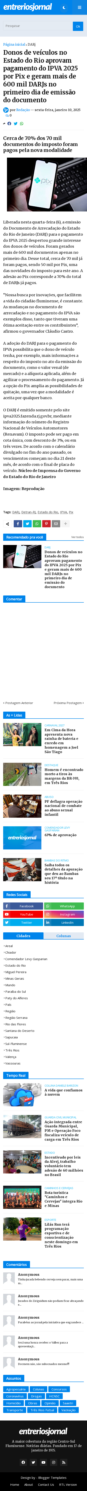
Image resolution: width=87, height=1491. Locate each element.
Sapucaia (11, 1037)
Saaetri (68, 1403)
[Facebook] (9, 124)
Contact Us (46, 1484)
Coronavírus (15, 1396)
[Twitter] (16, 124)
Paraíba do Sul (15, 991)
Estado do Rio (48, 512)
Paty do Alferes (16, 998)
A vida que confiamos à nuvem (64, 1092)
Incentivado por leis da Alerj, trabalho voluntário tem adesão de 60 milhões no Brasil (64, 1166)
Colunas (63, 936)
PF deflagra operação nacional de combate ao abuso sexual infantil (63, 808)
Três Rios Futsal (42, 1410)
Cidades (23, 936)
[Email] (56, 523)
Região (10, 1011)
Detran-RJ (28, 512)
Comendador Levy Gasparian (26, 959)
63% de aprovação (60, 835)
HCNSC (54, 1396)
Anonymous (28, 1274)
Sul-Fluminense (16, 1044)
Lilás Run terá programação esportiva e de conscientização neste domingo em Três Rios (61, 1235)
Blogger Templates (52, 1477)
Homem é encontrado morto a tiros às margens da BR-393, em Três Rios (64, 776)
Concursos (59, 1389)
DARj (32, 44)
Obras (32, 1403)
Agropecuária (16, 1389)
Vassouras (12, 1063)
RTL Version (68, 1484)
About (28, 1484)
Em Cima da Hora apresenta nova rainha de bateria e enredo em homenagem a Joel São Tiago (61, 741)
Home (14, 1484)
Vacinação (68, 1410)
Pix (71, 512)
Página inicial (14, 44)
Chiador (10, 952)
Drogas (36, 1396)
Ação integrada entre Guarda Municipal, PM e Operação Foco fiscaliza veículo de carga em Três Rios (63, 1131)
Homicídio (13, 1403)
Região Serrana (16, 1017)
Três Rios (12, 1050)
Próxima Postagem (68, 703)
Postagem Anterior (19, 703)
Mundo (10, 985)
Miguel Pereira (15, 972)
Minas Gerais (14, 978)
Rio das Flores (15, 1024)
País (8, 1004)
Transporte (14, 1410)
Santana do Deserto (19, 1031)
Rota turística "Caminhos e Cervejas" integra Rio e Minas (63, 1199)
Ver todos (77, 537)
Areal (9, 946)
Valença (10, 1057)
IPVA (63, 512)
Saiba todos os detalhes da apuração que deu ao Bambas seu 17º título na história (64, 874)
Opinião (50, 1403)
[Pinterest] (46, 523)
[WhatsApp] (21, 124)
